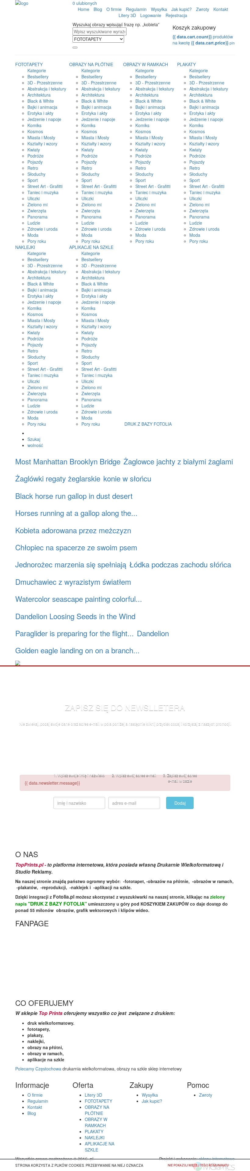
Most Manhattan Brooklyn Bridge (67, 461)
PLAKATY (186, 64)
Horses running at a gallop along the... (76, 512)
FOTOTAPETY (29, 64)
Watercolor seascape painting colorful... (78, 598)
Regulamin (136, 9)
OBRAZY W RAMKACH (145, 64)
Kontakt (220, 9)
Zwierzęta (36, 211)
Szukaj (33, 439)
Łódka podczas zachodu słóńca (180, 564)
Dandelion (153, 633)
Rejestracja (176, 15)
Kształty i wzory (42, 143)
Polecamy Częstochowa (38, 1069)
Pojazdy (35, 162)
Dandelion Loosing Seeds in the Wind (75, 616)
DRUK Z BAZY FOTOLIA (148, 424)
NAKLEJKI (25, 247)
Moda (32, 235)
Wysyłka (159, 9)
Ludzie (33, 223)
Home (83, 9)
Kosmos (35, 131)
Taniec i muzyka (43, 192)
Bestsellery (37, 76)
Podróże (35, 156)
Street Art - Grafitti (44, 186)
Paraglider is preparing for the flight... (74, 633)
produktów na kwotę (204, 40)
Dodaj (180, 803)
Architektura (39, 95)
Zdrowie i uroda (42, 229)
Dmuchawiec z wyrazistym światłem (73, 581)
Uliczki (33, 198)
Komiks (34, 125)
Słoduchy (36, 174)
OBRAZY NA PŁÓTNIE (91, 64)
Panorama (37, 217)
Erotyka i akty (40, 113)
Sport (32, 180)
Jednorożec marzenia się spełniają (70, 564)
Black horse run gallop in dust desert (74, 495)
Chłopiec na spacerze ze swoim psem (76, 547)
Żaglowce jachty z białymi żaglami (178, 461)
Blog (98, 9)
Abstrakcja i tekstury (46, 89)
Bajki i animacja (42, 107)
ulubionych (85, 3)
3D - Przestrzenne (44, 83)
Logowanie (150, 15)
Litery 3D (127, 15)
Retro (32, 168)
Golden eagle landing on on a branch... (77, 650)
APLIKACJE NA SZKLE (91, 247)
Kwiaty (33, 150)
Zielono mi (37, 204)
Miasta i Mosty (41, 137)
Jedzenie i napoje (44, 119)
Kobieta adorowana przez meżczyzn (73, 530)
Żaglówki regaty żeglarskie (57, 478)
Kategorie (36, 70)
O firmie (114, 9)
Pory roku (36, 241)
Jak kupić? (181, 9)
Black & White (40, 101)
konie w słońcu (127, 478)
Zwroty (202, 9)
